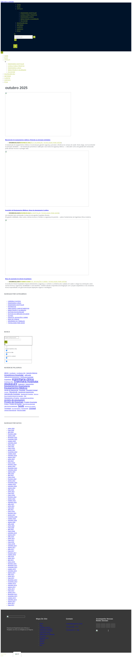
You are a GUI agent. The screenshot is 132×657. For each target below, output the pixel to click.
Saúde (21, 406)
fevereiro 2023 (12, 479)
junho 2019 (11, 538)
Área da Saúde (21, 410)
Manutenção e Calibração (29, 19)
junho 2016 (11, 558)
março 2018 (11, 544)
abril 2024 (11, 461)
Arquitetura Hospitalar (14, 375)
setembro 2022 (12, 486)
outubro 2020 (12, 518)
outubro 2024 (12, 454)
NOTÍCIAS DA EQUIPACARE (16, 312)
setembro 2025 (12, 443)
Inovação (6, 392)
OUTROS (10, 315)
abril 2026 (11, 432)
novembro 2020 (12, 517)
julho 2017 (11, 549)
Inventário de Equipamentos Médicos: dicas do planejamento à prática (27, 210)
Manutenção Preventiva (27, 394)
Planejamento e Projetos (11, 398)
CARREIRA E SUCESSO (14, 301)
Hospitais (22, 390)
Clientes (20, 27)
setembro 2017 (12, 545)
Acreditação (12, 373)
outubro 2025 (12, 441)
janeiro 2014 (11, 592)
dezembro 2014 (12, 580)
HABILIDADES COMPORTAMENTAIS (18, 308)
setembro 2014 (12, 585)
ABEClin (6, 373)
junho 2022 (11, 491)
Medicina (36, 394)
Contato (20, 29)
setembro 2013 (12, 600)
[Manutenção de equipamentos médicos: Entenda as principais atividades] (38, 136)
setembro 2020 (12, 520)
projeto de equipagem (14, 400)
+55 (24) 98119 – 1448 (72, 630)
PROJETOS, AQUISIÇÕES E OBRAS (37, 281)
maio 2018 (11, 542)
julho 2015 (11, 574)
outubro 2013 (12, 598)
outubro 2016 (12, 554)
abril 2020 (11, 529)
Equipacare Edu (22, 23)
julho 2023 (11, 473)
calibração (28, 375)
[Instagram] (103, 625)
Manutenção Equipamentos (26, 392)
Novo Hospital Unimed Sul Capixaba (13, 396)
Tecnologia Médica (16, 408)
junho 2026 (11, 428)
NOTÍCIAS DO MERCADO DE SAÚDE (18, 314)
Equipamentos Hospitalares (17, 386)
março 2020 (11, 531)
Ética (18, 31)
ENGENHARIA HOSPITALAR (31, 213)
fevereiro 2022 (12, 497)
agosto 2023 (11, 472)
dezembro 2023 (12, 468)
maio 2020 (11, 527)
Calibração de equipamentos (11, 377)
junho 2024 (11, 459)
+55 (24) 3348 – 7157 (72, 627)
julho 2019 (11, 536)
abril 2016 (11, 560)
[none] (18, 62)
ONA (25, 396)
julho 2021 (11, 504)
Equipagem (21, 384)
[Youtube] (113, 625)
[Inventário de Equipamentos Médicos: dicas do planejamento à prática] (47, 206)
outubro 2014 (12, 583)
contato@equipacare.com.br (74, 624)
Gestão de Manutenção (11, 390)
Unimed (32, 408)
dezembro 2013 (12, 594)
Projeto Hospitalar (30, 402)
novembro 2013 (12, 596)
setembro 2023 (12, 470)
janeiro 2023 (11, 481)
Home (19, 5)
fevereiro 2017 (12, 553)
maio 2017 (11, 551)
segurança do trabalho (30, 406)
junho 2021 (11, 506)
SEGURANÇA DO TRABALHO (16, 321)
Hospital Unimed (31, 390)
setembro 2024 (12, 455)
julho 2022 (11, 490)
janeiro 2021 (11, 515)
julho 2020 (11, 524)
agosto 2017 (11, 547)
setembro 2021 (12, 502)
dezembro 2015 (12, 565)
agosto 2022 (11, 488)
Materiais (20, 25)
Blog (18, 7)
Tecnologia (7, 408)
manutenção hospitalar (12, 394)
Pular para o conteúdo (7, 1)
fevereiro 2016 (12, 563)
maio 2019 (11, 540)
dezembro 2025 (12, 437)
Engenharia (7, 379)
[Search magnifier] (5, 342)
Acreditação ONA (21, 373)
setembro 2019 (12, 533)
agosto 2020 (11, 522)
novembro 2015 (12, 567)
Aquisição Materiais (31, 373)
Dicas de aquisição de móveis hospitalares (18, 279)
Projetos (6, 404)
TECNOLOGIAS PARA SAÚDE (52, 142)
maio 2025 (11, 446)
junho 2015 (11, 576)
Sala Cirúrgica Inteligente (10, 406)
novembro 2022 (12, 482)
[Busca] (14, 34)
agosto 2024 (11, 457)
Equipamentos (30, 384)
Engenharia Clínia (8, 382)
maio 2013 (11, 605)
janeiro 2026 (11, 435)
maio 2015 (11, 578)
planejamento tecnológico (27, 398)
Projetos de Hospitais (16, 404)
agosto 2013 (11, 601)
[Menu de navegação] (15, 46)
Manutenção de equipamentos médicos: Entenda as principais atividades (27, 140)
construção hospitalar (26, 377)
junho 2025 (11, 445)
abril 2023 (11, 475)
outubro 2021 (12, 500)
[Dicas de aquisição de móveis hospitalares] (47, 274)
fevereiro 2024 (12, 464)
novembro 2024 (12, 452)
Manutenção (13, 392)
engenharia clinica (23, 379)
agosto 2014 (11, 587)
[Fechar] (15, 40)
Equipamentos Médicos (15, 388)
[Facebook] (98, 625)
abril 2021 (11, 509)
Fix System (23, 21)
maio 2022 (11, 493)
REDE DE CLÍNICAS (13, 319)
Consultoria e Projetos (28, 15)
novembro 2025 (12, 439)
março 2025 (11, 448)
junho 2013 (11, 603)
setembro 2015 (12, 571)
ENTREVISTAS (12, 306)
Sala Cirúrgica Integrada (29, 404)
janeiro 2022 (11, 499)
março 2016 (11, 562)
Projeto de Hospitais (13, 402)
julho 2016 (11, 556)
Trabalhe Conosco (45, 627)
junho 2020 (11, 526)
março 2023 (11, 477)
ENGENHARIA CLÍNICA (14, 303)
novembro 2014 (12, 581)
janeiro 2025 (11, 450)
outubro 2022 (12, 484)
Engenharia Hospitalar (28, 13)
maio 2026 (11, 430)
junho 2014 (11, 589)
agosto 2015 (11, 572)
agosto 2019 (11, 535)
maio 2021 (11, 508)
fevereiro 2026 (12, 434)
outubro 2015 (12, 569)
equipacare (10, 384)
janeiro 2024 (11, 466)
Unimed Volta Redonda (10, 410)
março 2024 (11, 463)
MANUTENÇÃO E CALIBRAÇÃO (33, 142)
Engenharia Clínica (27, 17)
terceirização (24, 408)
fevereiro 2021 (12, 513)
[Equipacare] (7, 21)
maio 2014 (11, 590)
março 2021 (11, 511)
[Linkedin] (108, 625)
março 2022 (11, 495)
